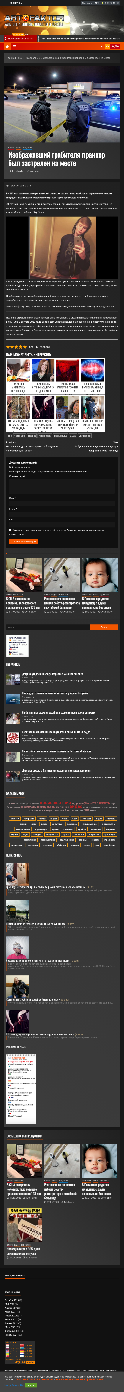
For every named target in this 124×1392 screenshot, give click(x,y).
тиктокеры (32, 845)
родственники (32, 803)
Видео (54, 595)
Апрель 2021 (11, 1323)
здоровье (78, 803)
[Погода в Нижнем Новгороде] (100, 3)
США (73, 435)
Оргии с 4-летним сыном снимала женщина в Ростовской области (56, 751)
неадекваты (28, 806)
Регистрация (111, 1371)
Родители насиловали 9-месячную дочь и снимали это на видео (56, 732)
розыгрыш (60, 435)
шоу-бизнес (109, 845)
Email (13, 509)
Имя (12, 498)
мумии (14, 834)
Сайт (12, 519)
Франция (86, 818)
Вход (102, 1371)
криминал (58, 810)
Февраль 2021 (12, 1331)
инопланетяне (108, 824)
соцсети (95, 840)
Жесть (18, 148)
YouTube (19, 435)
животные (113, 807)
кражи (55, 829)
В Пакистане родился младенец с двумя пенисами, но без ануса (96, 603)
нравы (17, 807)
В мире (11, 148)
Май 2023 (10, 1304)
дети (33, 824)
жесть (104, 803)
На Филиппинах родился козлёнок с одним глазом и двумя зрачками (58, 712)
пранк (32, 435)
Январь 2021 (11, 1335)
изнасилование (89, 824)
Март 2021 (10, 1327)
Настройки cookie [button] (14, 1385)
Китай (85, 807)
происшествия (55, 802)
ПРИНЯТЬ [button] (31, 1385)
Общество (27, 148)
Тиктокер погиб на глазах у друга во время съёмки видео (35, 924)
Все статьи (18, 595)
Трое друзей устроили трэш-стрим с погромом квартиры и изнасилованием (45, 887)
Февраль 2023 (12, 1315)
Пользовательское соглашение (18, 1371)
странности (109, 840)
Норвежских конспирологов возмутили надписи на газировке (38, 960)
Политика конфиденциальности (47, 1371)
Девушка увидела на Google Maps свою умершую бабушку (52, 674)
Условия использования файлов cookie (80, 1371)
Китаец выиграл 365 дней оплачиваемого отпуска (23, 1251)
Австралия (29, 818)
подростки (33, 810)
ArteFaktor (18, 171)
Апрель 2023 (11, 1308)
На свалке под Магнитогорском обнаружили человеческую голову (32, 446)
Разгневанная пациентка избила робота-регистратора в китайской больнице (62, 603)
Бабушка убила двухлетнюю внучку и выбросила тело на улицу (96, 446)
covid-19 (104, 807)
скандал (82, 840)
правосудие (109, 834)
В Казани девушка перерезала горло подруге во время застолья (40, 1034)
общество (68, 810)
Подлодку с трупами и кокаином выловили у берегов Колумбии (55, 693)
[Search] (102, 46)
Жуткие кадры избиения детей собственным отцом (33, 999)
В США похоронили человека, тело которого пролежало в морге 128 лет (23, 603)
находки (37, 834)
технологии (20, 804)
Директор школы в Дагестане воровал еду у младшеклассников (56, 770)
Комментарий (18, 476)
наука (12, 803)
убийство (85, 435)
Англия (42, 818)
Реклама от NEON (16, 1046)
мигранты (110, 829)
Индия (54, 818)
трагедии (79, 811)
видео (76, 806)
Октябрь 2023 (12, 1300)
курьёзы (49, 807)
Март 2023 (10, 1312)
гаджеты (111, 818)
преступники (94, 807)
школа (87, 845)
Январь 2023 (11, 1319)
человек (75, 845)
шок (40, 807)
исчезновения (23, 829)
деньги (93, 810)
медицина (62, 806)
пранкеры (45, 435)
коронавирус (46, 810)
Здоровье (104, 595)
